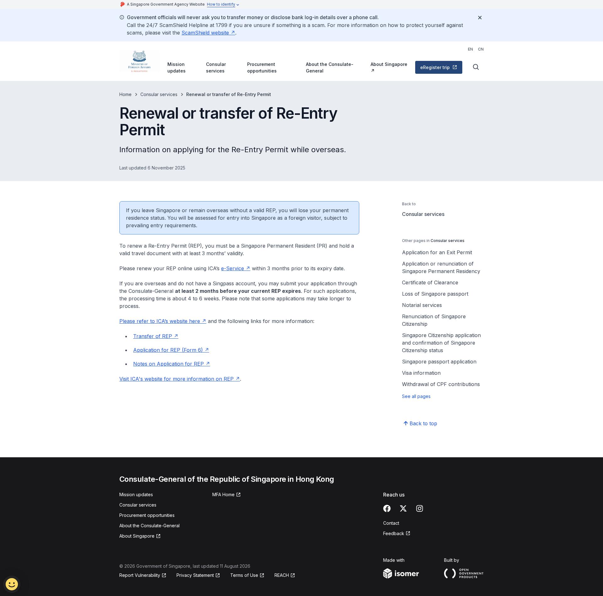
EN (470, 49)
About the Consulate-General (329, 67)
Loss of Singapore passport (435, 294)
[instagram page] (419, 508)
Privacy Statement (195, 575)
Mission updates (176, 67)
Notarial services (422, 305)
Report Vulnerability (139, 575)
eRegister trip (435, 67)
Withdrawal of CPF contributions (441, 384)
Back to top (423, 423)
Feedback (393, 533)
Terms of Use (244, 575)
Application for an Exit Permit (437, 252)
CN (481, 49)
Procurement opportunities (262, 67)
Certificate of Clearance (430, 282)
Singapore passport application (439, 361)
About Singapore (389, 64)
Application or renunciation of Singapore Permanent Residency (441, 267)
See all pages (416, 396)
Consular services (216, 67)
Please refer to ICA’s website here (159, 321)
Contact (391, 523)
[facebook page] (387, 508)
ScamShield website (205, 33)
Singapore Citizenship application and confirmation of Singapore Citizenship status (441, 342)
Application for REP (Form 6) (168, 350)
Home (125, 94)
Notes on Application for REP (168, 364)
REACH (281, 575)
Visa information (421, 373)
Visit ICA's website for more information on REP (176, 379)
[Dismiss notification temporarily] (479, 17)
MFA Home (223, 494)
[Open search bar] (476, 67)
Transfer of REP (152, 336)
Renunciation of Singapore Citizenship (434, 320)
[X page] (403, 508)
